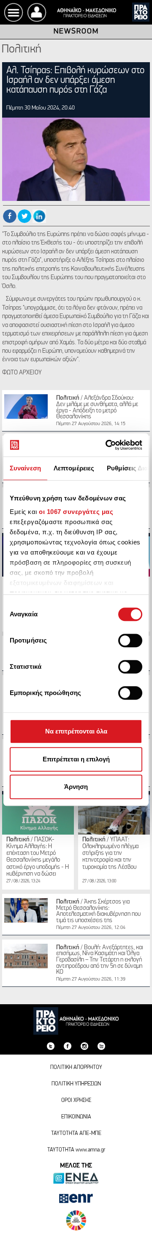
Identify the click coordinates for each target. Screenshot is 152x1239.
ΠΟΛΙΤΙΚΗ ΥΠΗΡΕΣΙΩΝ (76, 1084)
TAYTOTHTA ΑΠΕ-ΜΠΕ (76, 1133)
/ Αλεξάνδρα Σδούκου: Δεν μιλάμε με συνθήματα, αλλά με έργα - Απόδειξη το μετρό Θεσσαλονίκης (97, 407)
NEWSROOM (76, 32)
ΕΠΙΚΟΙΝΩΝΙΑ (76, 1117)
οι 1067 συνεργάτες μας (76, 511)
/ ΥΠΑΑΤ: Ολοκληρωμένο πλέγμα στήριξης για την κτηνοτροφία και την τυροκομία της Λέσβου (110, 853)
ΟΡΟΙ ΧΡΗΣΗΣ (76, 1100)
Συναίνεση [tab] (25, 468)
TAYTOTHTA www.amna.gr (76, 1150)
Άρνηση (76, 786)
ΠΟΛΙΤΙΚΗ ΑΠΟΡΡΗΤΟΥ (76, 1067)
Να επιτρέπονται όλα (76, 731)
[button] (36, 12)
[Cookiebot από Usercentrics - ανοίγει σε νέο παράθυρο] (107, 445)
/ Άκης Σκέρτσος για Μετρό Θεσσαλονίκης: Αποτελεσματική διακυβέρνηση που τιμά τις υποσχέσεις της (98, 911)
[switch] (130, 640)
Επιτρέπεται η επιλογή (76, 759)
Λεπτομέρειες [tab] (74, 468)
